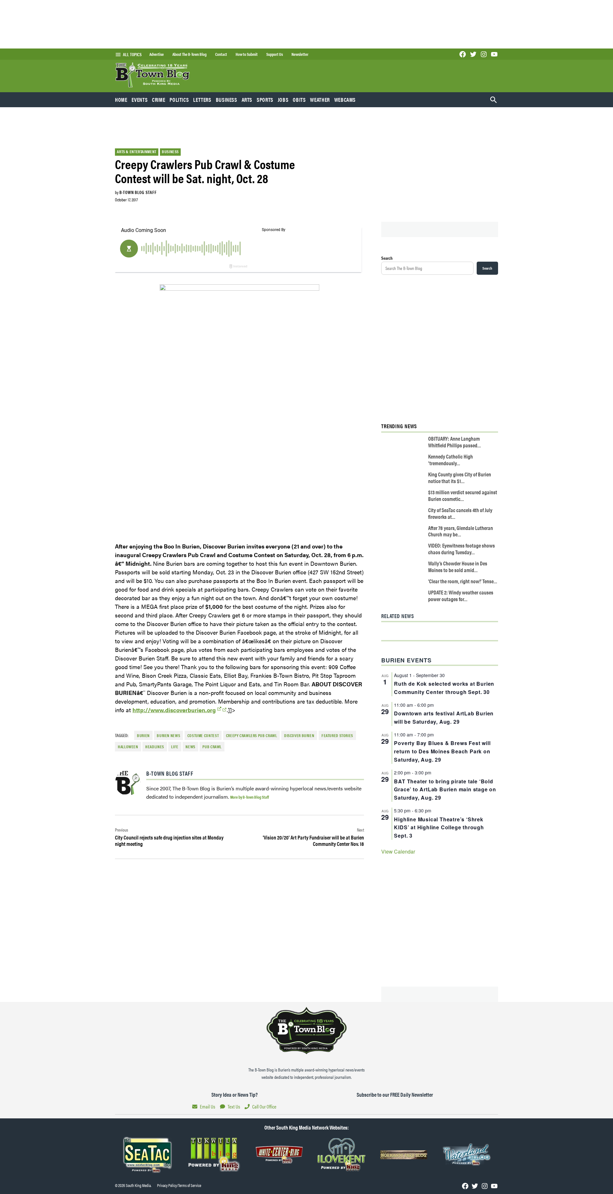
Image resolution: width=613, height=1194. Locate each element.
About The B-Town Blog (189, 54)
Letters (202, 99)
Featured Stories (337, 735)
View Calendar (398, 851)
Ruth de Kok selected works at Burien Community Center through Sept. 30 (444, 688)
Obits (299, 99)
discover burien (299, 735)
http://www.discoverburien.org (174, 710)
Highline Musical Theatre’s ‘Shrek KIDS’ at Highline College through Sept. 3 (439, 828)
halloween (128, 747)
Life (174, 747)
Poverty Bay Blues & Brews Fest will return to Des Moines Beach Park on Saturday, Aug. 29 (442, 751)
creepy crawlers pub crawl (251, 735)
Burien (143, 735)
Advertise (156, 54)
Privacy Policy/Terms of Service (179, 1185)
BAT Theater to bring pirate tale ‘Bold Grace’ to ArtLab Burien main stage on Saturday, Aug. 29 (445, 790)
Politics (179, 99)
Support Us (274, 54)
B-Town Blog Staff (137, 192)
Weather (319, 99)
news (190, 747)
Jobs (283, 99)
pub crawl (212, 747)
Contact (221, 54)
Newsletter (299, 54)
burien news (168, 735)
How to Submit (247, 54)
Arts (247, 99)
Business (226, 99)
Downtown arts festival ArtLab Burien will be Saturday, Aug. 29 (444, 717)
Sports (265, 99)
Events (140, 99)
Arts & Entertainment (136, 151)
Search (387, 258)
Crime (158, 99)
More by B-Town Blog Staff (249, 797)
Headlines (154, 747)
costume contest (203, 735)
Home (121, 99)
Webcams (345, 99)
